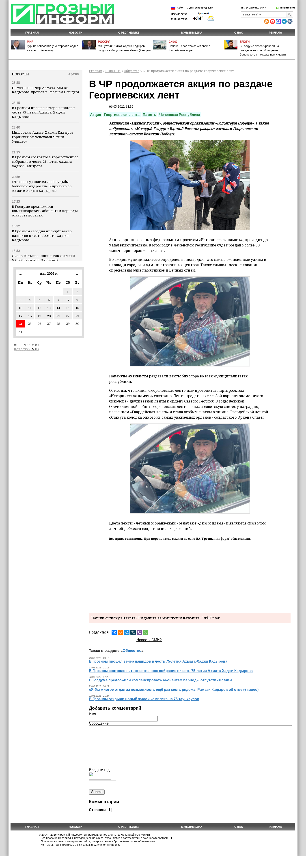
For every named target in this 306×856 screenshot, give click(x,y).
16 (77, 308)
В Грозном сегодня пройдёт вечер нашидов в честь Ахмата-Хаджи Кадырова (42, 235)
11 (30, 308)
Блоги (245, 41)
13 (49, 308)
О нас (238, 32)
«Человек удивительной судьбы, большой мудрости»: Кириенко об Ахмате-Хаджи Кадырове (41, 186)
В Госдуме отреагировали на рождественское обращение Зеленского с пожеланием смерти (263, 50)
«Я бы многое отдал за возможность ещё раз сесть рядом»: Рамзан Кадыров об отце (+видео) (174, 689)
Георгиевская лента (122, 115)
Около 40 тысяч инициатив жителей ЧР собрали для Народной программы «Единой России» (43, 260)
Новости (20, 74)
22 (67, 316)
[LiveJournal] (133, 632)
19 (39, 316)
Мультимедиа (191, 32)
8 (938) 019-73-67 (71, 844)
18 (30, 316)
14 (58, 308)
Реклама (275, 32)
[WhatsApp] (145, 632)
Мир (30, 41)
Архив (73, 74)
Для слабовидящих (201, 7)
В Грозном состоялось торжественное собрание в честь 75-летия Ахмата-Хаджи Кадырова (45, 161)
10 (20, 308)
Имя (92, 714)
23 (77, 316)
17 (20, 316)
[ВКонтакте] (114, 632)
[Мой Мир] (126, 632)
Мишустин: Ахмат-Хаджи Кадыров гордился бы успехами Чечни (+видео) (42, 136)
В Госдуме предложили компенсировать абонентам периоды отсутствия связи (45, 211)
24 (20, 324)
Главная (32, 32)
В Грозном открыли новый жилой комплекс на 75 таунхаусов (144, 699)
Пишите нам (287, 7)
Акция (95, 115)
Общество (131, 71)
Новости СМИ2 (26, 344)
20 (49, 316)
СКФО (173, 41)
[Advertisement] (190, 576)
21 (58, 316)
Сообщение (99, 723)
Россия (104, 41)
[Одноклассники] (120, 632)
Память (149, 115)
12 (39, 308)
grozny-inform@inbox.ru (106, 844)
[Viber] (139, 632)
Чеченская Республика (179, 115)
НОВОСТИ (75, 32)
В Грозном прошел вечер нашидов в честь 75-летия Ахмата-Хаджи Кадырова (43, 112)
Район (180, 7)
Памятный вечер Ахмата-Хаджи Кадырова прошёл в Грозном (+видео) (45, 89)
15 (67, 308)
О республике (128, 32)
